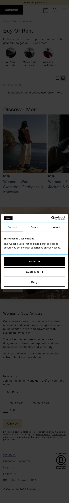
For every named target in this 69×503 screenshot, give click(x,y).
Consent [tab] (12, 227)
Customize (32, 271)
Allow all (34, 261)
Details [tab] (35, 227)
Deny (34, 282)
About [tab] (56, 227)
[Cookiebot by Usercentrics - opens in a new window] (51, 218)
